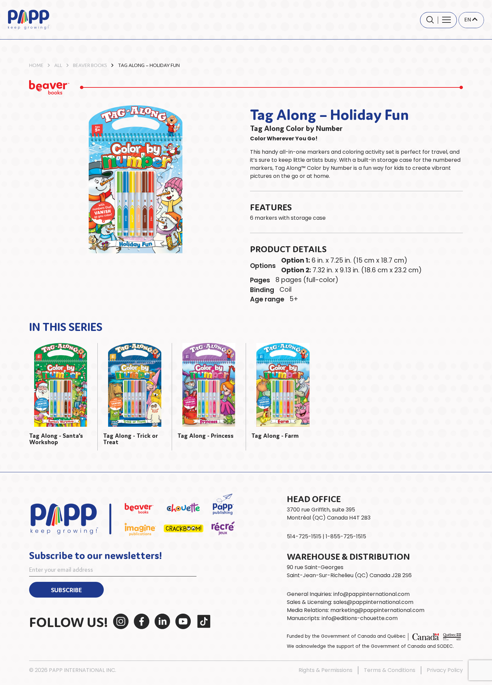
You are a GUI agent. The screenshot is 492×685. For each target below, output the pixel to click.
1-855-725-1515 (346, 536)
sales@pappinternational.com (373, 602)
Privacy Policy (445, 670)
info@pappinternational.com (371, 594)
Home (36, 65)
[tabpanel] (61, 396)
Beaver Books (90, 65)
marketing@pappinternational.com (377, 610)
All (58, 65)
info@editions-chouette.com (360, 618)
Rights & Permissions (325, 670)
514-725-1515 (304, 536)
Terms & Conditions (389, 670)
